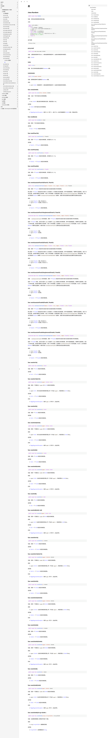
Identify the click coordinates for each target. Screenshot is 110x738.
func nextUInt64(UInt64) (35, 641)
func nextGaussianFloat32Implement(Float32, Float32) (44, 272)
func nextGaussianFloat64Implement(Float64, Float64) (44, 332)
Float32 (37, 156)
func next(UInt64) (33, 89)
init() (29, 62)
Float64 (37, 172)
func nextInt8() (32, 494)
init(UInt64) (31, 73)
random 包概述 (7, 60)
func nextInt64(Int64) (34, 466)
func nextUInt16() (33, 537)
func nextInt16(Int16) (34, 379)
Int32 (36, 412)
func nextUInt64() (33, 625)
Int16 (36, 369)
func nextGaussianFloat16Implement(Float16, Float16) (44, 212)
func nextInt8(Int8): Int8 (35, 510)
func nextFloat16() (33, 133)
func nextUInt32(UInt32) (35, 598)
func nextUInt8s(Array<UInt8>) (37, 712)
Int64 (36, 456)
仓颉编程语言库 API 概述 (7, 9)
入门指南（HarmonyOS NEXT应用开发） (9, 108)
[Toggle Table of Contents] (21, 1)
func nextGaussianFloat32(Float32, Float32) (40, 242)
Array (34, 724)
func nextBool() (32, 117)
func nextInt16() (32, 362)
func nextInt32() (32, 406)
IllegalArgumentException (36, 112)
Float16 (37, 139)
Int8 (36, 500)
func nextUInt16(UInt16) (35, 554)
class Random (33, 12)
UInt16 (36, 544)
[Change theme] (24, 1)
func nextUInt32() (33, 581)
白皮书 (2, 2)
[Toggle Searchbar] (27, 1)
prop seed (31, 48)
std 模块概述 (5, 13)
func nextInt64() (32, 450)
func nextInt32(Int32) (34, 422)
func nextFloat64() (33, 166)
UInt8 (36, 675)
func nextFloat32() (33, 149)
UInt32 (36, 587)
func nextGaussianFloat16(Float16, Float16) (40, 182)
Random (46, 68)
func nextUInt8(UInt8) (34, 685)
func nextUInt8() (32, 669)
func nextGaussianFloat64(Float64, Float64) (40, 302)
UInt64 (32, 57)
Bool (31, 128)
